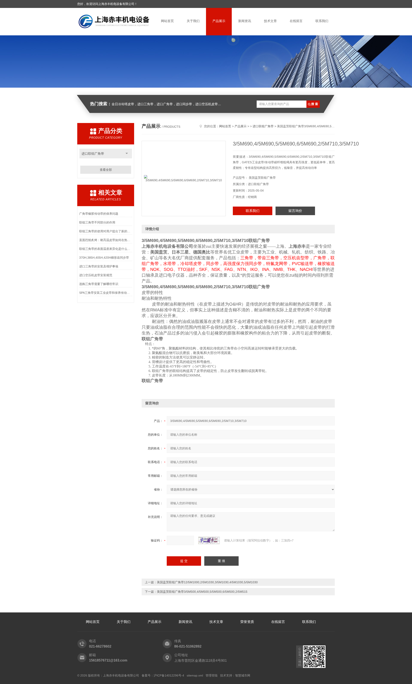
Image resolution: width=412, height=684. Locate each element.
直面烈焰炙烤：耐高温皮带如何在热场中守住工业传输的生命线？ (105, 240)
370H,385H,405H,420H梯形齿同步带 (104, 257)
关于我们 (193, 21)
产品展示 (218, 21)
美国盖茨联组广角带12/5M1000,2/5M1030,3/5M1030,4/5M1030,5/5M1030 (207, 582)
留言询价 (295, 211)
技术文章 (270, 21)
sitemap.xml (195, 675)
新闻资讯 (244, 21)
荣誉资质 (247, 622)
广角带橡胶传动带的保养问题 (98, 213)
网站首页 (167, 21)
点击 (126, 153)
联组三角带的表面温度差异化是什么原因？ (105, 248)
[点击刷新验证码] (209, 540)
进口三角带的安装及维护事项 (98, 266)
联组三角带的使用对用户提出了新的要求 (105, 231)
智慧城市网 (242, 675)
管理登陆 (212, 675)
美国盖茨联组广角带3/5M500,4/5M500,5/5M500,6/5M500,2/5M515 (202, 591)
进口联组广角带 (93, 153)
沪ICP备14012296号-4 (169, 675)
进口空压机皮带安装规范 (95, 275)
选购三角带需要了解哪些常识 (98, 284)
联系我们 (321, 21)
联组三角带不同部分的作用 (97, 222)
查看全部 (106, 169)
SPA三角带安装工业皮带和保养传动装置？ (105, 292)
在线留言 (296, 21)
